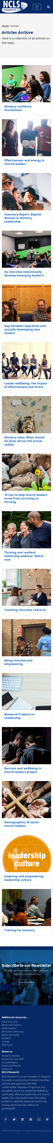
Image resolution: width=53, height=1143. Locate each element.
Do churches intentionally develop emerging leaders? (24, 273)
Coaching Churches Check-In (25, 610)
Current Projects (10, 1062)
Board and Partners (11, 1065)
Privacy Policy (45, 1130)
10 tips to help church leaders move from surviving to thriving (25, 498)
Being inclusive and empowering (18, 662)
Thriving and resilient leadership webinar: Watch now (24, 556)
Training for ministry (19, 930)
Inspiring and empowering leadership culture (23, 878)
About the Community (12, 1031)
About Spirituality (10, 1034)
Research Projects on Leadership (19, 716)
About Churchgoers (11, 1025)
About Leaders (9, 1028)
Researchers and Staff (13, 1059)
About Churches (10, 1021)
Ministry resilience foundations (17, 108)
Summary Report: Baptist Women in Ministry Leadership (22, 217)
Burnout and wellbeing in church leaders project (22, 770)
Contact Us (7, 1068)
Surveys (5, 1041)
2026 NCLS (7, 1044)
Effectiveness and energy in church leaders (24, 162)
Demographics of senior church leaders (21, 824)
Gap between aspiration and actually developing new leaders (25, 329)
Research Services (11, 1055)
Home (5, 26)
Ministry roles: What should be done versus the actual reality (24, 440)
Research (6, 1038)
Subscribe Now (26, 982)
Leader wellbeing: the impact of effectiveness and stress (25, 385)
